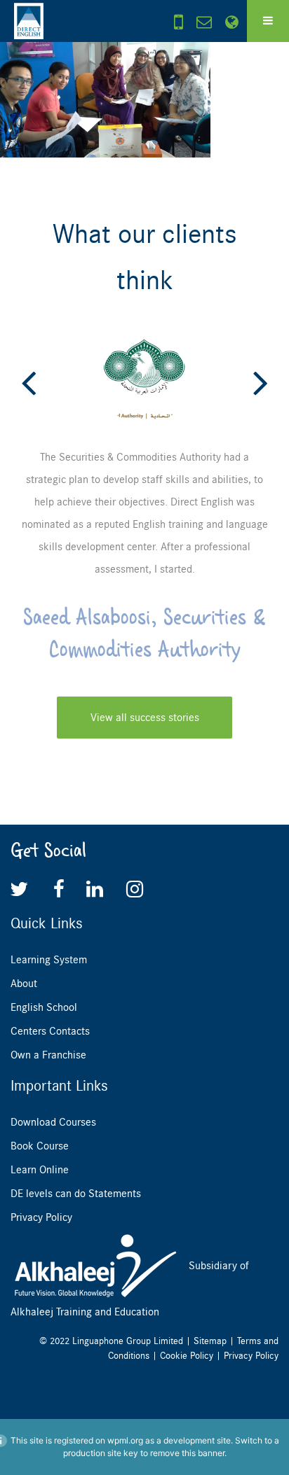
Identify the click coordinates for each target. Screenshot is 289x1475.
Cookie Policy (186, 1356)
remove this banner (187, 1453)
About (24, 983)
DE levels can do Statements (76, 1193)
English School (44, 1007)
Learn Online (40, 1169)
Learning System (49, 959)
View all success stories (144, 717)
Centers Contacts (50, 1031)
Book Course (40, 1146)
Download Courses (53, 1122)
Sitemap (210, 1341)
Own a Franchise (48, 1055)
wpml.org (125, 1440)
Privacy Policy (41, 1217)
